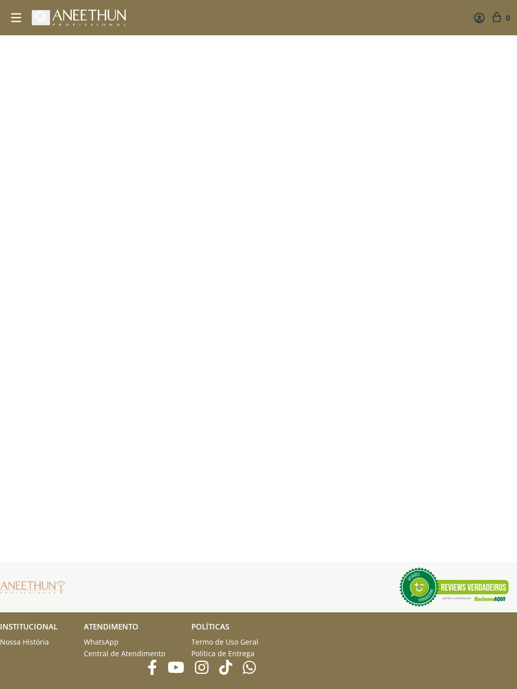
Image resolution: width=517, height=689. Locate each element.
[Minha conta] (479, 18)
